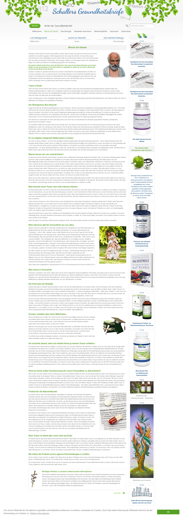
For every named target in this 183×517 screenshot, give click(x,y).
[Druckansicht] (139, 35)
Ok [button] (168, 512)
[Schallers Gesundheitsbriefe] (92, 12)
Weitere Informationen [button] (39, 513)
